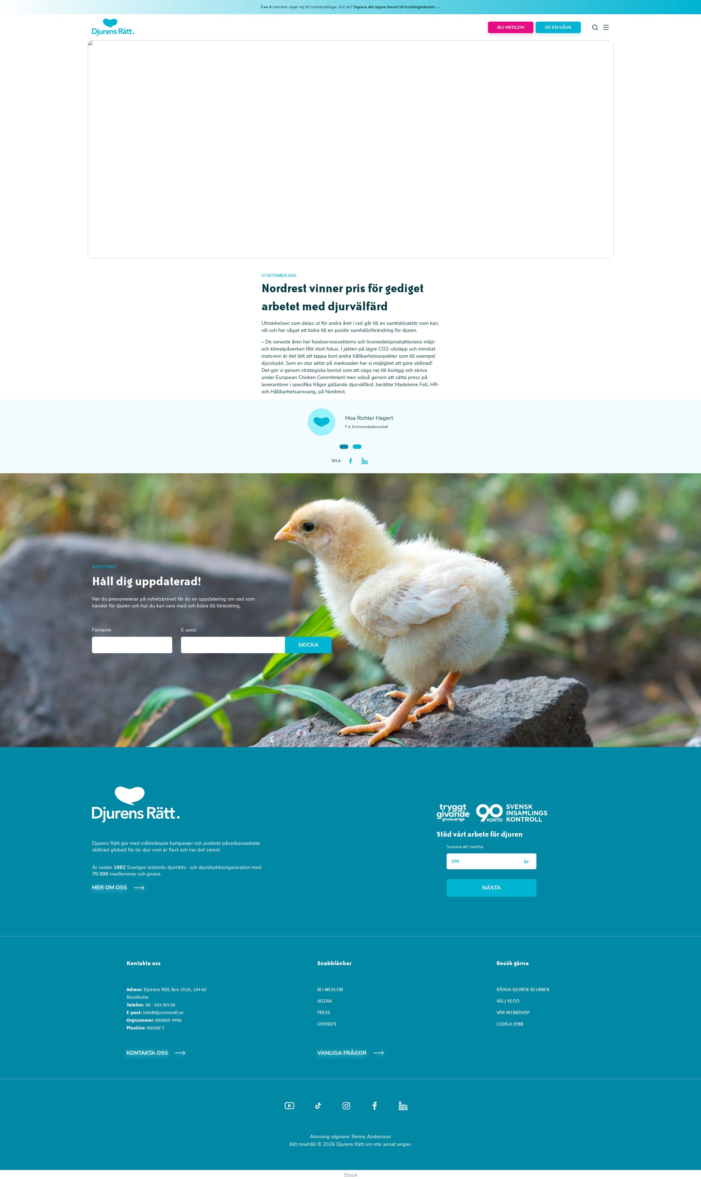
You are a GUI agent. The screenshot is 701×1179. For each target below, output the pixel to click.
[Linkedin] (403, 1106)
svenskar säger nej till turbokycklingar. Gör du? (350, 7)
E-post (188, 630)
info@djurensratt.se (163, 1012)
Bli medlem (330, 989)
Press (323, 1012)
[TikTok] (318, 1106)
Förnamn (101, 630)
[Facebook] (375, 1106)
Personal (350, 1174)
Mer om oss (109, 887)
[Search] (595, 27)
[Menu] (606, 27)
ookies (328, 1024)
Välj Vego (507, 1001)
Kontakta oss (147, 1053)
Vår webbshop (513, 1012)
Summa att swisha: (465, 847)
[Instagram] (346, 1105)
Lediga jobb (509, 1024)
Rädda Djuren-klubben (523, 989)
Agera (324, 1001)
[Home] (113, 27)
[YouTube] (289, 1106)
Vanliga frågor (342, 1053)
